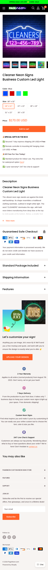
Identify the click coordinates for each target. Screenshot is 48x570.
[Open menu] (4, 8)
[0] (43, 8)
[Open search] (33, 8)
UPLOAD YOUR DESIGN (17, 357)
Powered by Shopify (10, 565)
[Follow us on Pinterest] (14, 537)
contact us (33, 446)
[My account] (38, 8)
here (22, 162)
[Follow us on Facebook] (4, 537)
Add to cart (24, 129)
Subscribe (10, 517)
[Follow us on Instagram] (9, 537)
